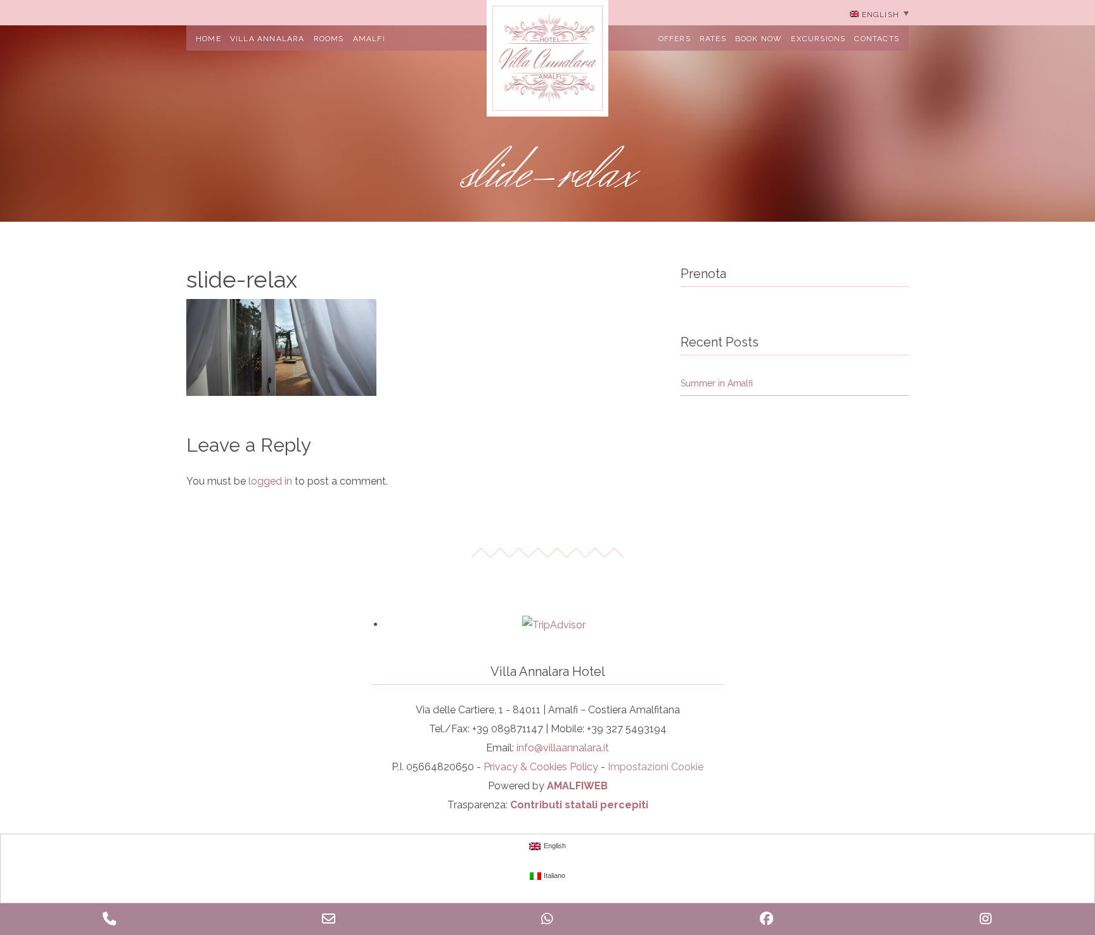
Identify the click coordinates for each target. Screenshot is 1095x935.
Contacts (876, 38)
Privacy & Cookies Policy (540, 767)
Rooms (329, 38)
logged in (270, 481)
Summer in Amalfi (717, 383)
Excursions (818, 38)
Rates (713, 38)
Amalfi (369, 38)
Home (208, 38)
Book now (759, 38)
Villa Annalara (267, 38)
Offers (674, 38)
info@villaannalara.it (562, 748)
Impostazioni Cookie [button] (655, 767)
